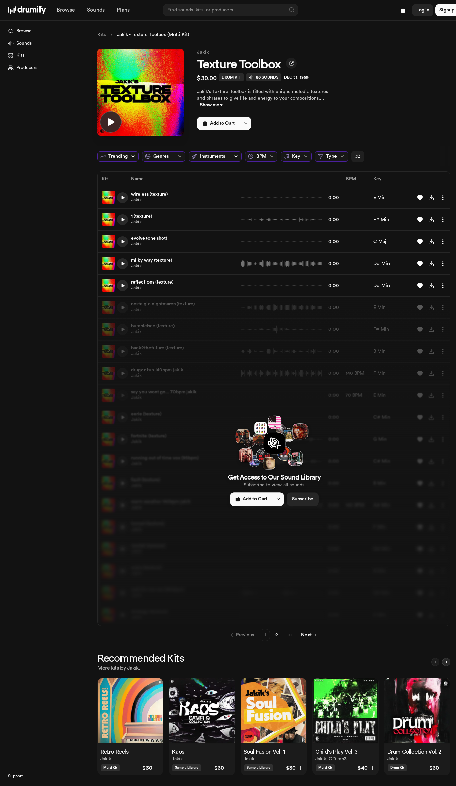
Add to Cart (222, 123)
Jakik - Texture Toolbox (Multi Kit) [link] (153, 34)
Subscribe (302, 499)
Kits (101, 34)
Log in (422, 10)
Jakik (203, 52)
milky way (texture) (151, 260)
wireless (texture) (149, 194)
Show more (212, 105)
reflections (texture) (152, 282)
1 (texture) (141, 216)
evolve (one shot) (149, 238)
